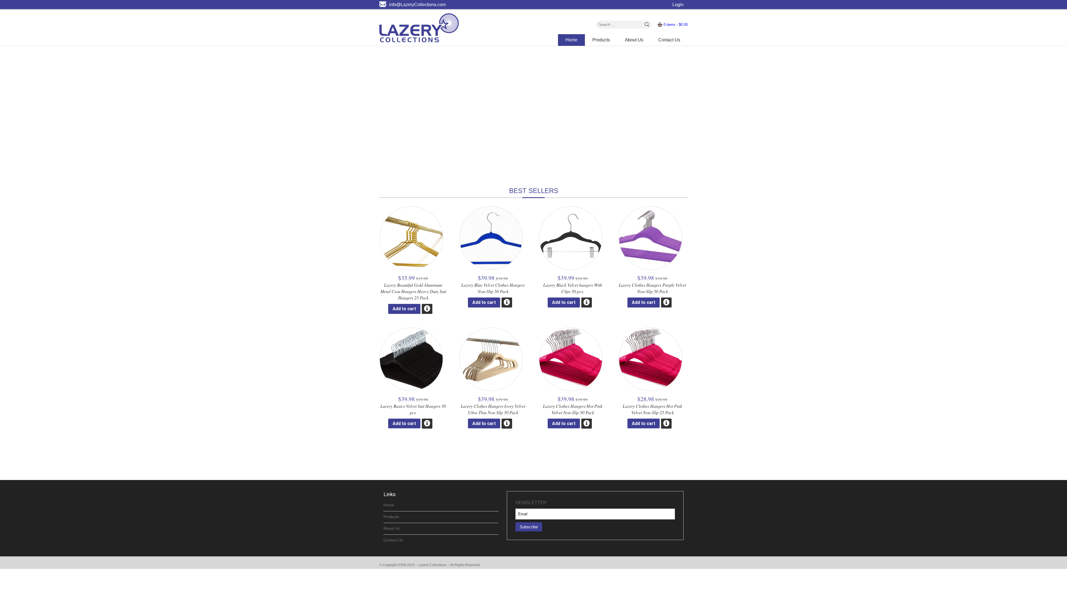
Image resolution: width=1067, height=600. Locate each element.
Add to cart (404, 308)
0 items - (676, 24)
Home (571, 40)
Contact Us (669, 40)
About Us (634, 40)
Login (678, 4)
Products (601, 40)
